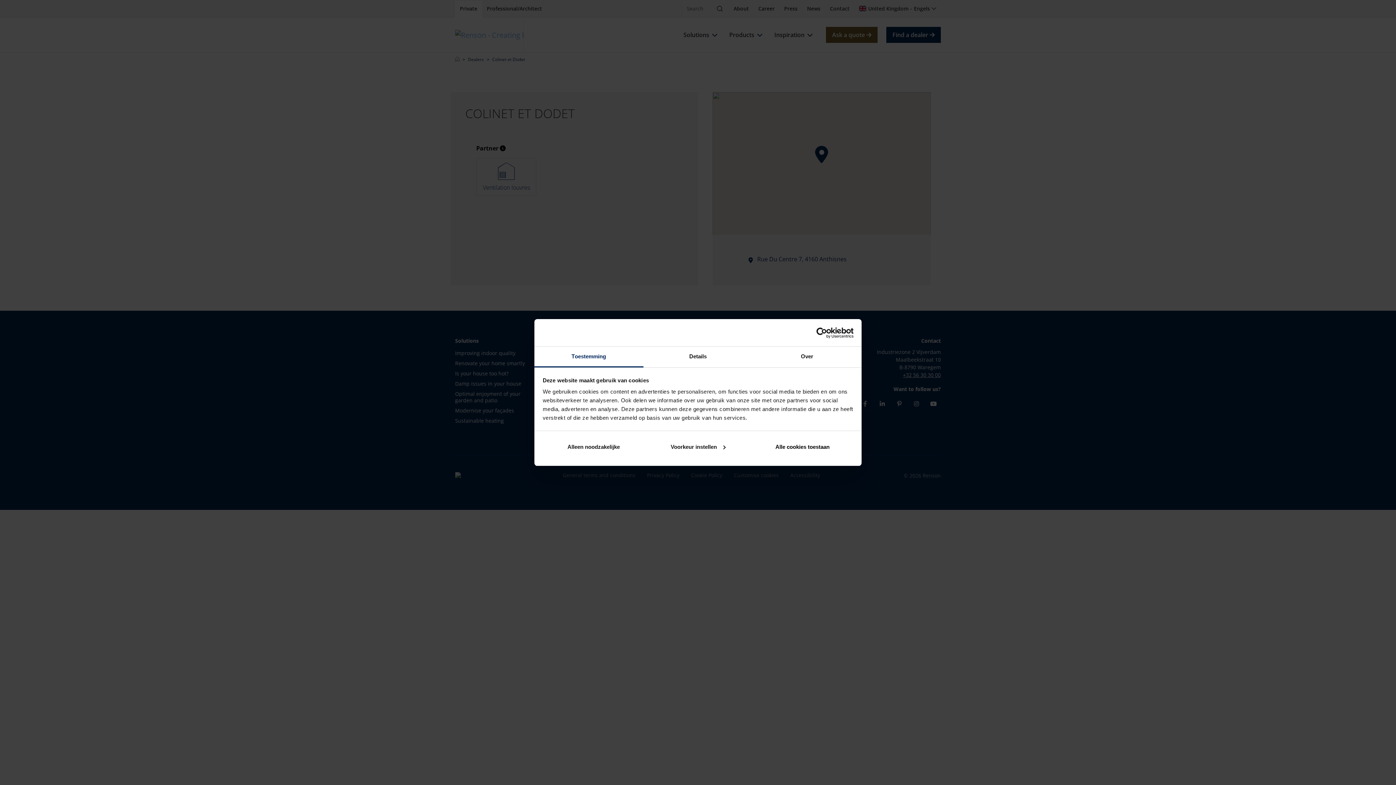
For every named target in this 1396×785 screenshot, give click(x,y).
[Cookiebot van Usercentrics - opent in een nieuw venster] (822, 332)
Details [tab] (698, 356)
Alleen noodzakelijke (593, 447)
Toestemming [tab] (588, 356)
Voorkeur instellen (694, 447)
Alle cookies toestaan (802, 447)
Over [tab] (807, 356)
